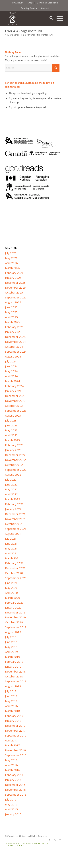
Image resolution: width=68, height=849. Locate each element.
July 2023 (11, 420)
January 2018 (13, 720)
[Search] (49, 18)
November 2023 (15, 401)
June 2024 (11, 366)
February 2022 (14, 504)
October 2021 (14, 524)
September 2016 (15, 755)
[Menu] (58, 18)
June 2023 (11, 425)
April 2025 (11, 317)
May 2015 (11, 804)
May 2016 (11, 760)
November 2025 (15, 287)
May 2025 (11, 312)
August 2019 (13, 632)
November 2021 (15, 519)
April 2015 (11, 809)
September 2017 (15, 735)
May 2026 (11, 258)
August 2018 (13, 686)
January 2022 (13, 509)
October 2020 (14, 573)
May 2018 (11, 701)
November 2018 (15, 671)
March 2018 (12, 711)
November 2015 (15, 789)
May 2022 (11, 489)
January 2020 (13, 607)
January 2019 (13, 666)
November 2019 (15, 617)
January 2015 (13, 814)
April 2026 (11, 263)
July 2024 (11, 361)
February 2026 (14, 273)
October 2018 (14, 676)
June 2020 (11, 583)
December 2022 (15, 455)
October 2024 (14, 346)
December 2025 (15, 282)
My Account (17, 2)
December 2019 (15, 612)
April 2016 (11, 765)
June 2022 (11, 484)
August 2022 (13, 474)
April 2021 (11, 553)
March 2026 (12, 268)
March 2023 (12, 440)
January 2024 (13, 391)
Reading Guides (29, 8)
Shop (30, 2)
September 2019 (15, 627)
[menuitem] (17, 3)
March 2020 (12, 597)
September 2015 (15, 794)
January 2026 (13, 277)
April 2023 (11, 435)
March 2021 (12, 558)
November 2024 (15, 341)
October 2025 (14, 292)
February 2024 (14, 386)
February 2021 (14, 563)
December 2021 (15, 514)
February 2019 (14, 661)
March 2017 (12, 745)
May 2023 (11, 430)
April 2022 (11, 494)
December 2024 (15, 337)
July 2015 (11, 799)
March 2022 (12, 499)
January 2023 (13, 450)
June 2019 (11, 642)
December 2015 (15, 784)
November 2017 (15, 730)
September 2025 (15, 297)
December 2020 (15, 568)
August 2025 (13, 302)
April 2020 (11, 593)
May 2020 (11, 588)
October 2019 (14, 622)
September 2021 (15, 529)
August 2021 (13, 533)
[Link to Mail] (60, 839)
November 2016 (15, 750)
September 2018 (15, 681)
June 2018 (11, 696)
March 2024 (12, 381)
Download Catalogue (47, 2)
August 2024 (13, 356)
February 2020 (14, 602)
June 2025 (11, 307)
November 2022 (15, 460)
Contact (45, 8)
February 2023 (14, 445)
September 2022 (15, 469)
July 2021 (11, 538)
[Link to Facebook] (49, 839)
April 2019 (11, 652)
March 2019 (12, 656)
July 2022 (11, 479)
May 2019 (11, 647)
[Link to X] (54, 839)
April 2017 (11, 740)
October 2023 (14, 405)
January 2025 (13, 332)
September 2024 (15, 351)
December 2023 (15, 396)
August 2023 (13, 415)
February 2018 (14, 716)
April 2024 (11, 376)
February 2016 (14, 775)
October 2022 (14, 465)
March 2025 (12, 322)
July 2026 (11, 253)
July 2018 (11, 691)
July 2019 (11, 637)
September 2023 (15, 410)
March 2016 (12, 770)
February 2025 (14, 327)
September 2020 (15, 578)
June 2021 (11, 543)
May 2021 (11, 548)
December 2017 (15, 725)
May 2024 (11, 371)
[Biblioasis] (28, 18)
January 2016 (13, 780)
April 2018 (11, 706)
